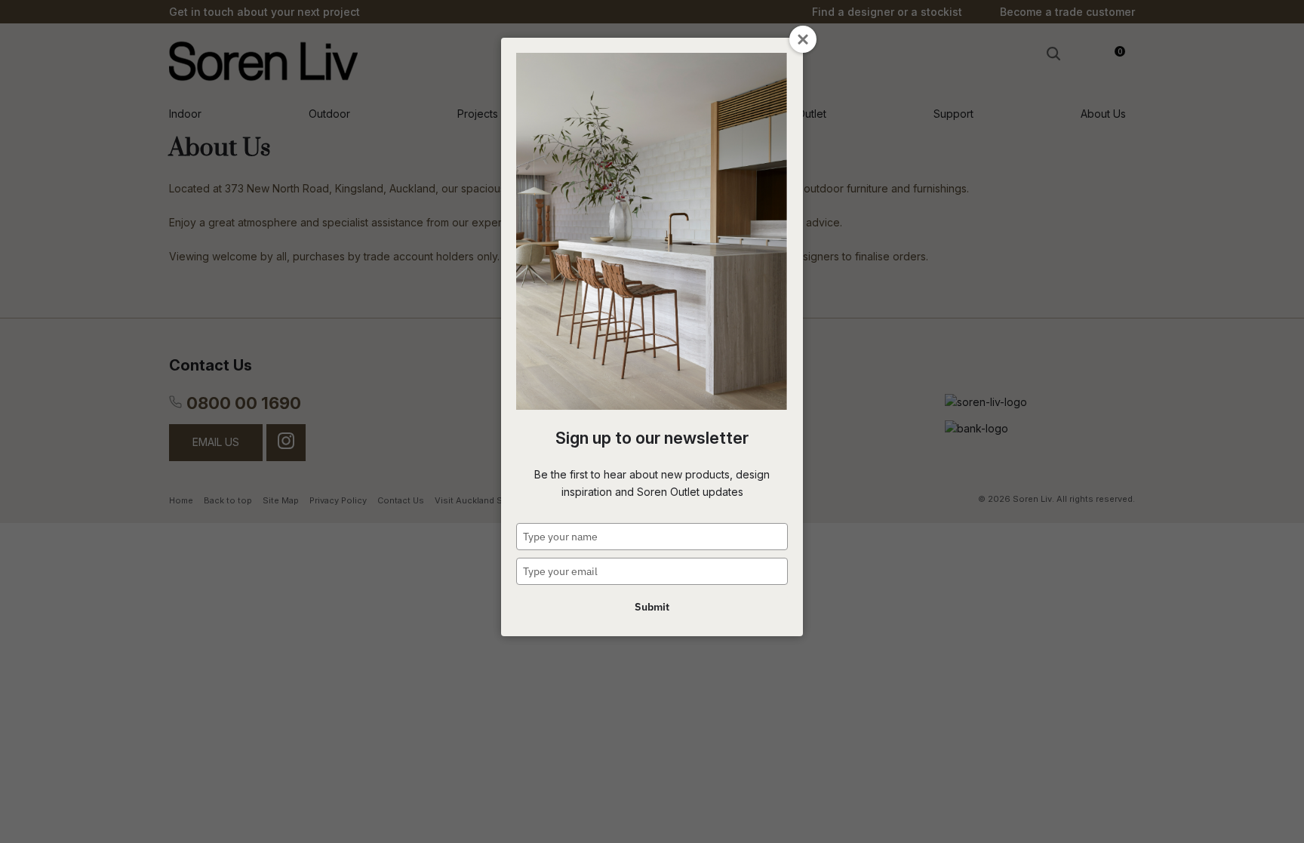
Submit (652, 607)
